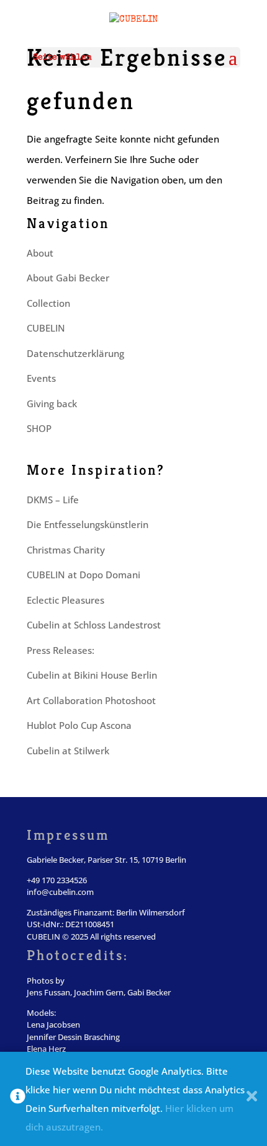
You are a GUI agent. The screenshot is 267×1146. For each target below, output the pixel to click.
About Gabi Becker (68, 277)
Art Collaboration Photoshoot (91, 700)
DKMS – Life (53, 499)
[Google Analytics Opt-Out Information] (17, 1098)
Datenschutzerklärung (75, 353)
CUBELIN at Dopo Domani (83, 574)
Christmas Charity (66, 550)
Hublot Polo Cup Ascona (79, 725)
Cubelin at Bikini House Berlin (92, 675)
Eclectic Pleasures (65, 600)
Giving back (52, 403)
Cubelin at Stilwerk (68, 750)
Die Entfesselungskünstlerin (87, 524)
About (40, 253)
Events (41, 378)
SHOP (39, 428)
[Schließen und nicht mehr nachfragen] (252, 1098)
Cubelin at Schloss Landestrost (94, 625)
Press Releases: (60, 650)
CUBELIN (46, 328)
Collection (48, 303)
